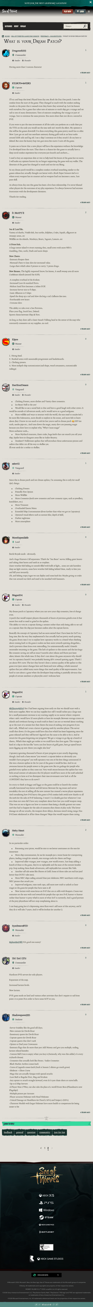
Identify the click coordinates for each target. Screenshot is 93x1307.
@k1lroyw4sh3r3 (16, 708)
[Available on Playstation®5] (46, 1203)
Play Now (67, 11)
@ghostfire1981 (16, 942)
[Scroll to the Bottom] (56, 1304)
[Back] (41, 1148)
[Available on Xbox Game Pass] (46, 1225)
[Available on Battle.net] (46, 1232)
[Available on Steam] (46, 1217)
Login (82, 11)
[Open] (89, 11)
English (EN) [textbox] (43, 1275)
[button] (46, 1275)
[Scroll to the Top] (36, 1304)
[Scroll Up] (39, 1304)
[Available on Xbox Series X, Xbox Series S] (46, 1195)
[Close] (91, 2)
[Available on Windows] (46, 1210)
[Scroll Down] (53, 1304)
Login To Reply (9, 1123)
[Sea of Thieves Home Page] (31, 11)
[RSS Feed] (3, 36)
